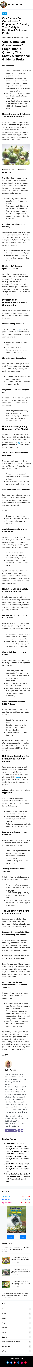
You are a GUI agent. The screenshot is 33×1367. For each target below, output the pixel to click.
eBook (10, 1237)
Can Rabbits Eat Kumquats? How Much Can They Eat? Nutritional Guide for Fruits (16, 1248)
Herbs (4, 1332)
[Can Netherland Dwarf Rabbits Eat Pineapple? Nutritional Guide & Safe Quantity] (6, 1284)
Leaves (4, 1337)
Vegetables (6, 1346)
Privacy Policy (19, 1358)
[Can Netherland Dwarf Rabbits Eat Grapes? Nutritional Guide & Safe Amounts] (6, 1272)
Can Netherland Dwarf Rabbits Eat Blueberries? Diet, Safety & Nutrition (20, 1259)
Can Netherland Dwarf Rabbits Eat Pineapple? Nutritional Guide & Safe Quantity (20, 1283)
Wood (4, 1351)
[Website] (19, 1130)
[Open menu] (31, 4)
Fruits (4, 13)
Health (4, 1327)
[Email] (22, 1130)
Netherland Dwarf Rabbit (11, 1342)
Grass (4, 1318)
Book (23, 1237)
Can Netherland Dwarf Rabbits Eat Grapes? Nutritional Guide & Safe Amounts (20, 1271)
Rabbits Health (15, 4)
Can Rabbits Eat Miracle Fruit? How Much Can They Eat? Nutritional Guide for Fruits (15, 1294)
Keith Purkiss (10, 1070)
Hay (3, 1323)
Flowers (5, 1309)
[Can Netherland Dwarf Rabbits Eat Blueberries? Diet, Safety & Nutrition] (6, 1260)
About (12, 1358)
